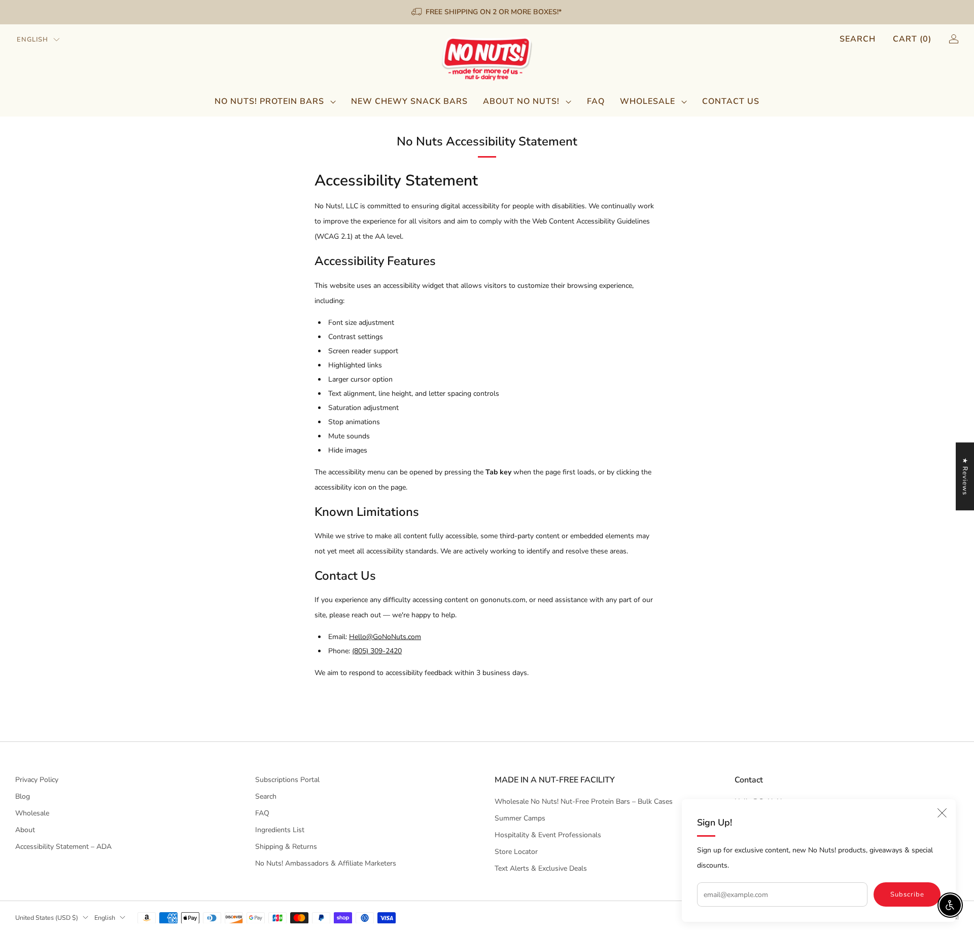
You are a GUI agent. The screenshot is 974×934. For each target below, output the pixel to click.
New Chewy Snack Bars (409, 101)
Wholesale (647, 101)
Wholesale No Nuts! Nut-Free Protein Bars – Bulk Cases (584, 801)
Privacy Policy (36, 779)
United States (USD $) (46, 917)
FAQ (596, 101)
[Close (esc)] (942, 813)
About (25, 830)
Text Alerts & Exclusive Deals (541, 868)
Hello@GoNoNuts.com (385, 637)
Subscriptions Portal (287, 779)
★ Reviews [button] (964, 476)
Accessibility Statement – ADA (63, 846)
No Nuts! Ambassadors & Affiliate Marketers (325, 863)
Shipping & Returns (286, 846)
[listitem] (487, 12)
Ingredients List (279, 830)
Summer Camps (520, 818)
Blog (22, 796)
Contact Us (730, 101)
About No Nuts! (521, 101)
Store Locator (516, 851)
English (32, 39)
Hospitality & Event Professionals (548, 835)
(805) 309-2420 (377, 651)
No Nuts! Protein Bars (269, 101)
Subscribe (907, 894)
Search (858, 39)
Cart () (912, 39)
